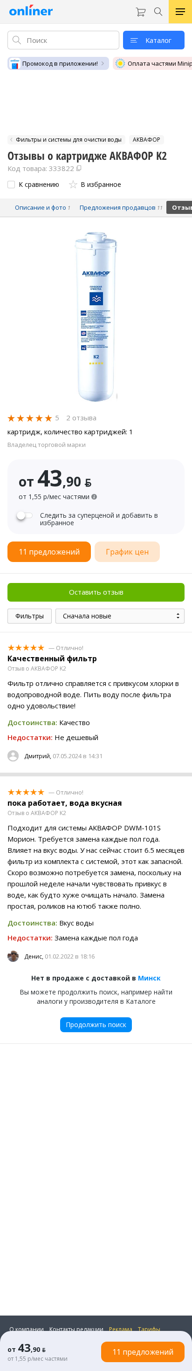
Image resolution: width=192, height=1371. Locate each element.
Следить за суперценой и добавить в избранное (99, 519)
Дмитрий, (37, 756)
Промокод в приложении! (60, 63)
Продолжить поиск (96, 1024)
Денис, (33, 956)
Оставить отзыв (96, 591)
